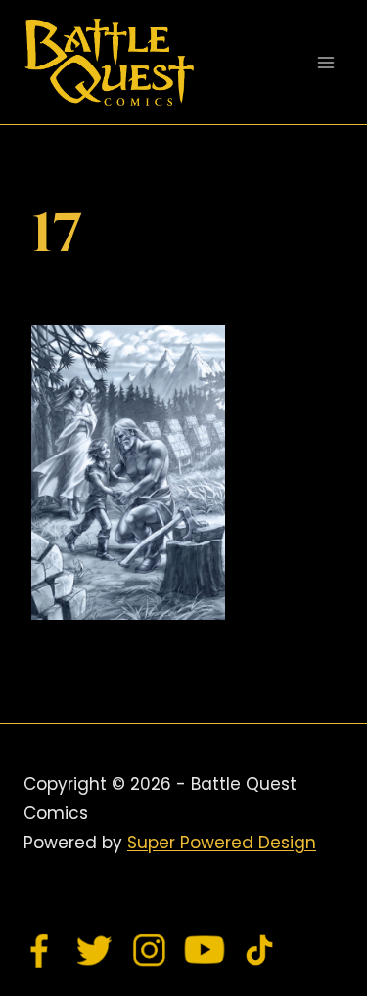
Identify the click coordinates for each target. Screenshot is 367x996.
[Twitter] (95, 950)
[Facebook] (40, 950)
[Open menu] (325, 62)
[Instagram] (149, 950)
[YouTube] (204, 950)
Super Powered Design (221, 842)
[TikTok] (259, 950)
